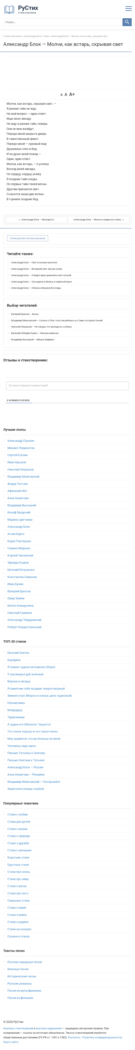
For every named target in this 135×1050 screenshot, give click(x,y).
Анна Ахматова (18, 498)
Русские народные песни (24, 962)
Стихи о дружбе (18, 843)
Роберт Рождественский (24, 627)
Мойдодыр (14, 710)
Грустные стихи (18, 864)
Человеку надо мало (21, 746)
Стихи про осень (18, 871)
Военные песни (17, 969)
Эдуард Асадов (18, 562)
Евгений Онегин (18, 652)
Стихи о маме (16, 907)
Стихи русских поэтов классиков (27, 238)
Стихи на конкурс (19, 929)
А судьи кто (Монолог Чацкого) (29, 724)
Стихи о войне (17, 915)
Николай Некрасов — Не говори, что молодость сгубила (41, 326)
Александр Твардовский (24, 620)
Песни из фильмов (20, 998)
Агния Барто (15, 534)
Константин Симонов (22, 577)
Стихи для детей (18, 821)
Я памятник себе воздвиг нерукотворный (36, 688)
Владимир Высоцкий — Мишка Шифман (32, 339)
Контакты (74, 1037)
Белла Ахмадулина (20, 605)
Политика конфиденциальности (102, 1037)
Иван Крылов (16, 462)
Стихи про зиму (18, 879)
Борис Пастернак (19, 541)
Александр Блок (18, 526)
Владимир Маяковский (23, 476)
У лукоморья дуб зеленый (25, 674)
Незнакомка (16, 703)
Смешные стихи (18, 900)
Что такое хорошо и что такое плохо (32, 731)
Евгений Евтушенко (21, 569)
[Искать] (127, 22)
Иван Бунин (15, 584)
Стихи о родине (17, 922)
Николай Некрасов (20, 469)
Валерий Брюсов (18, 591)
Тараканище (16, 717)
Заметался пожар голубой (25, 788)
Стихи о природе (18, 836)
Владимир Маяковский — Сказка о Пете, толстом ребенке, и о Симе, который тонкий (57, 320)
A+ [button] (72, 94)
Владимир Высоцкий (21, 505)
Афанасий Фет (17, 491)
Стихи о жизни (17, 829)
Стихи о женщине (19, 850)
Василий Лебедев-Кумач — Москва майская (35, 333)
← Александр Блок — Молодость (36, 219)
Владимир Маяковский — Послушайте (33, 781)
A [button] (61, 95)
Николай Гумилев (19, 612)
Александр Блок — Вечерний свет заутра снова (36, 269)
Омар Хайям (15, 598)
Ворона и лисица (18, 681)
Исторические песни (21, 976)
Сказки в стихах (18, 936)
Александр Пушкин (20, 440)
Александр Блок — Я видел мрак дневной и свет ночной (41, 275)
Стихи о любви (17, 814)
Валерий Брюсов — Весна (25, 314)
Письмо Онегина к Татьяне (26, 760)
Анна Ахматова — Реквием (25, 774)
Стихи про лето (17, 893)
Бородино (14, 660)
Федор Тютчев (17, 483)
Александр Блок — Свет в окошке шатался (34, 262)
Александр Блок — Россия (25, 767)
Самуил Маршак (18, 548)
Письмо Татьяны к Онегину (26, 753)
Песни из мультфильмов (24, 990)
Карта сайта (10, 1042)
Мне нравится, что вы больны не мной (33, 738)
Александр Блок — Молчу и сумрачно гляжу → (99, 219)
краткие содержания (49, 1028)
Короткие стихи (18, 857)
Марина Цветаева (19, 519)
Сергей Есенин (17, 455)
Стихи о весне (17, 886)
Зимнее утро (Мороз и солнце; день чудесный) (39, 695)
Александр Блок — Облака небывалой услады (36, 288)
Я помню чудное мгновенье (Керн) (31, 667)
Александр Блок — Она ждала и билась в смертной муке (41, 281)
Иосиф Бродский (18, 512)
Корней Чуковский (20, 555)
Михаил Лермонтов (20, 448)
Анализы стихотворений (18, 1028)
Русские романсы (19, 983)
